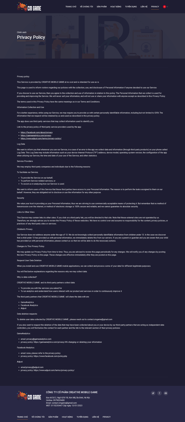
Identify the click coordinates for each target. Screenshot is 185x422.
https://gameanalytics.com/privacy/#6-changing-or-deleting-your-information (68, 342)
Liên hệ (144, 6)
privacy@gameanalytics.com (38, 339)
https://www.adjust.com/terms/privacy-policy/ (41, 138)
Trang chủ (70, 6)
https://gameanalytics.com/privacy (36, 135)
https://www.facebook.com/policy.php (50, 356)
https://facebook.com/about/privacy (37, 132)
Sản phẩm (102, 6)
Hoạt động (115, 6)
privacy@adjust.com (34, 367)
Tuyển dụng (131, 6)
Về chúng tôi (86, 6)
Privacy (155, 6)
